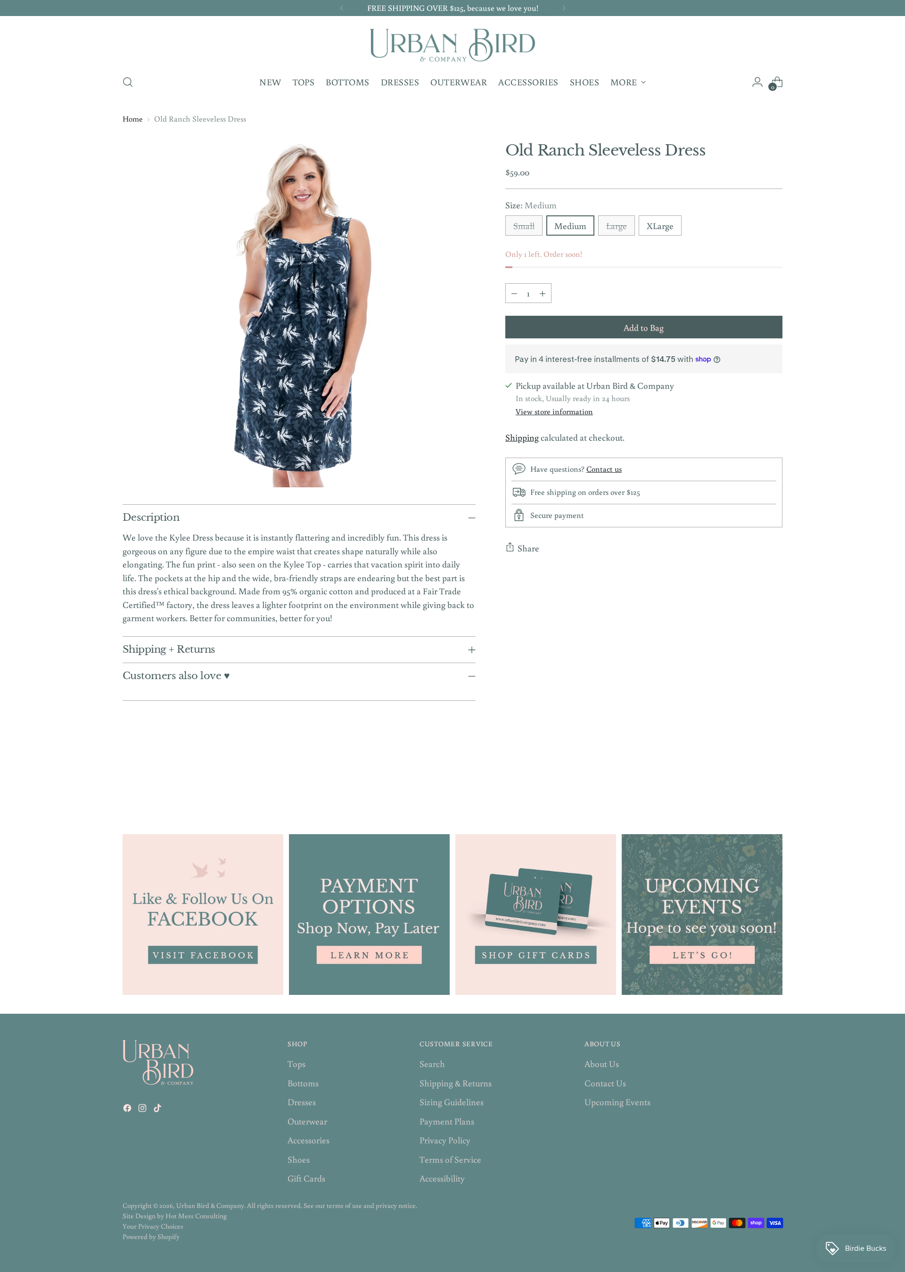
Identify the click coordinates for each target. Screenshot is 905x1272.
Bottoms (303, 1083)
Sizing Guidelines (452, 1102)
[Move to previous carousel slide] (753, 783)
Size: (531, 204)
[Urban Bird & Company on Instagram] (143, 1109)
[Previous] (341, 8)
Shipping (522, 437)
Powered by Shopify (151, 1236)
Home (133, 119)
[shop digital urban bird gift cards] (535, 914)
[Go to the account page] (757, 82)
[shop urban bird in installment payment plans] (369, 914)
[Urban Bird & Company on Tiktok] (158, 1109)
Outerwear (307, 1121)
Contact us (604, 469)
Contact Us (605, 1083)
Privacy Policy (445, 1140)
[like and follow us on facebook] (203, 914)
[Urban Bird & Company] (452, 44)
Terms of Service (450, 1159)
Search (432, 1063)
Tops (296, 1063)
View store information (554, 411)
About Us (601, 1063)
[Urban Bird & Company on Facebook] (128, 1109)
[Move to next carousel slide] (774, 783)
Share (528, 548)
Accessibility (442, 1178)
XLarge (660, 225)
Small (524, 225)
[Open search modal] (127, 82)
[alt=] (702, 914)
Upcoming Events (617, 1102)
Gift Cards (306, 1178)
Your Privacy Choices (153, 1226)
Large (616, 225)
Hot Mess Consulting (196, 1215)
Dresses (302, 1102)
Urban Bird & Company (210, 1205)
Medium (570, 225)
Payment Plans (447, 1121)
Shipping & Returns (456, 1083)
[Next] (563, 8)
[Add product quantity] (542, 292)
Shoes (299, 1159)
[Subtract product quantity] (514, 292)
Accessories (308, 1140)
